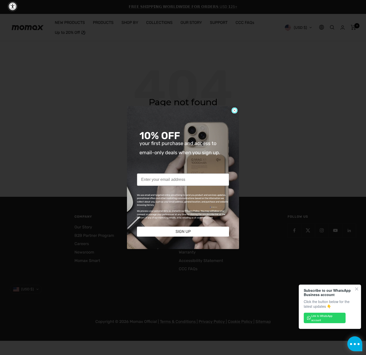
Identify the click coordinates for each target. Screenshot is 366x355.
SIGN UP (183, 231)
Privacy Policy (192, 211)
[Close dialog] (234, 110)
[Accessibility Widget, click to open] (12, 6)
